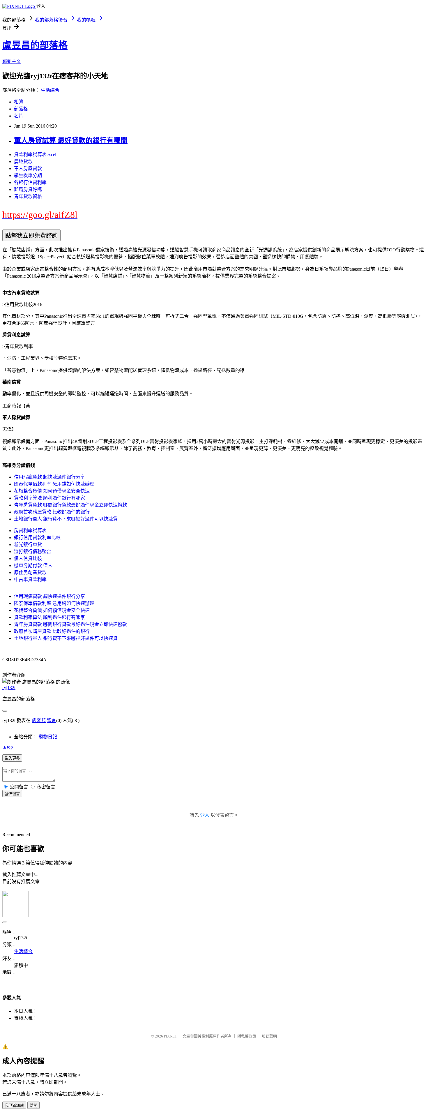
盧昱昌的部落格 (35, 45)
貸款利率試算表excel (35, 154)
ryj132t (8, 687)
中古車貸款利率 (30, 579)
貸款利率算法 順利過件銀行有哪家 (49, 497)
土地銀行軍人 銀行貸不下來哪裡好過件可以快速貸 (66, 518)
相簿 (18, 101)
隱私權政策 (246, 1036)
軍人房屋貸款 (28, 168)
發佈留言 (12, 794)
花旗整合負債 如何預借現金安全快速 (52, 490)
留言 (51, 720)
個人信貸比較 (28, 558)
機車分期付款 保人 (33, 565)
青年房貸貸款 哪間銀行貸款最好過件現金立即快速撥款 (70, 504)
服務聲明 (269, 1036)
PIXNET (170, 1036)
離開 (33, 1105)
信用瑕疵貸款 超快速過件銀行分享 (49, 476)
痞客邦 (39, 720)
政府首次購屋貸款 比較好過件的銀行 (52, 511)
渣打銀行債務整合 (32, 551)
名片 (18, 115)
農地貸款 (23, 161)
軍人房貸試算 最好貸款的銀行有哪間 (71, 140)
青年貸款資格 (28, 196)
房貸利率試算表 (30, 530)
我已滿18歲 (14, 1105)
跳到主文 (11, 61)
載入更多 (12, 758)
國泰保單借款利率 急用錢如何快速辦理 (54, 483)
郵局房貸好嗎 (28, 189)
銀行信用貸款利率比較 (37, 537)
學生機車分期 (28, 175)
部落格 (21, 108)
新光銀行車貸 (28, 544)
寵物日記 (47, 736)
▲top (7, 746)
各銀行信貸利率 (30, 182)
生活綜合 (50, 90)
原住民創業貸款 (30, 572)
